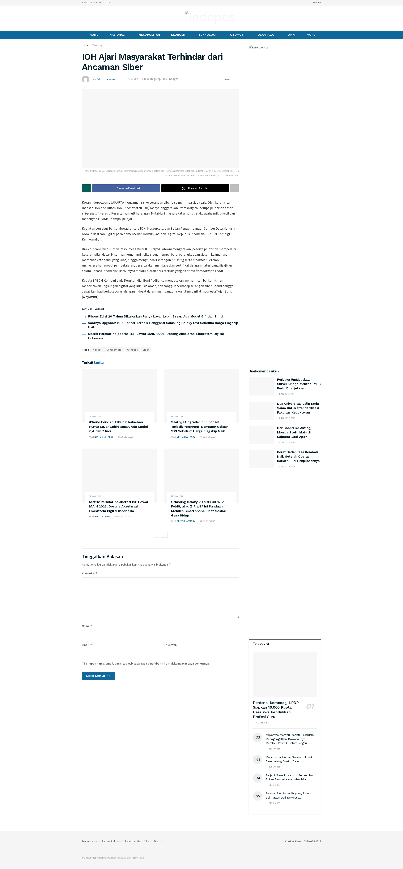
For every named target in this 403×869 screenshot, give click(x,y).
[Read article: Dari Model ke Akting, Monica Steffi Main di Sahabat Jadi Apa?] (261, 435)
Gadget (173, 79)
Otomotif (238, 34)
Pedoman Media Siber (137, 841)
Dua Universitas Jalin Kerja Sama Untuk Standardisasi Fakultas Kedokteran (298, 408)
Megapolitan (149, 34)
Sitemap (158, 841)
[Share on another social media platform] (234, 188)
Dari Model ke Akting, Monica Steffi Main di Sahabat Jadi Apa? (294, 432)
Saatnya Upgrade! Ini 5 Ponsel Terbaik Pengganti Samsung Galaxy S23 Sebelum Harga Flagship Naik (199, 426)
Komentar (90, 573)
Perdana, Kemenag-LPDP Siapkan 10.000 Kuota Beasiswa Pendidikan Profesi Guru (275, 709)
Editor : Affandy (104, 436)
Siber (146, 349)
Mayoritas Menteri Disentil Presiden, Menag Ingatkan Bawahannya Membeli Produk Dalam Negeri (290, 739)
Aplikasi (162, 79)
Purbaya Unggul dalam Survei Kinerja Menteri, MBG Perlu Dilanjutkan (299, 384)
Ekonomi (178, 34)
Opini (292, 34)
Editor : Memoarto (108, 79)
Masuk (316, 2)
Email (87, 645)
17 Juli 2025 (132, 79)
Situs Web (170, 645)
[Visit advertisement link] (285, 513)
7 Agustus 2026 (207, 436)
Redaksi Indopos (111, 841)
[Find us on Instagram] (90, 18)
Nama (87, 626)
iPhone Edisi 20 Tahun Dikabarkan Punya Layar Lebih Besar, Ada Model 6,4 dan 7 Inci (155, 316)
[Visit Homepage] (210, 18)
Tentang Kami (90, 841)
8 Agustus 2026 (125, 436)
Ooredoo (132, 349)
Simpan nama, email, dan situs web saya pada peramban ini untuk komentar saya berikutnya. (148, 663)
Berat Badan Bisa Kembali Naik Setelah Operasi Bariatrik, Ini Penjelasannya (298, 456)
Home (94, 34)
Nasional (117, 34)
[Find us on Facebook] (83, 18)
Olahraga (266, 34)
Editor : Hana (102, 516)
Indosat (97, 349)
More (311, 34)
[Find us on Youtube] (97, 18)
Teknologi (207, 34)
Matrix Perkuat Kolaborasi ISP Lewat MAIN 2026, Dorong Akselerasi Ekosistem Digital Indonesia (119, 506)
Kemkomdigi (114, 349)
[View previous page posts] (157, 535)
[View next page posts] (164, 535)
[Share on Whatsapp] (86, 188)
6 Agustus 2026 (122, 516)
